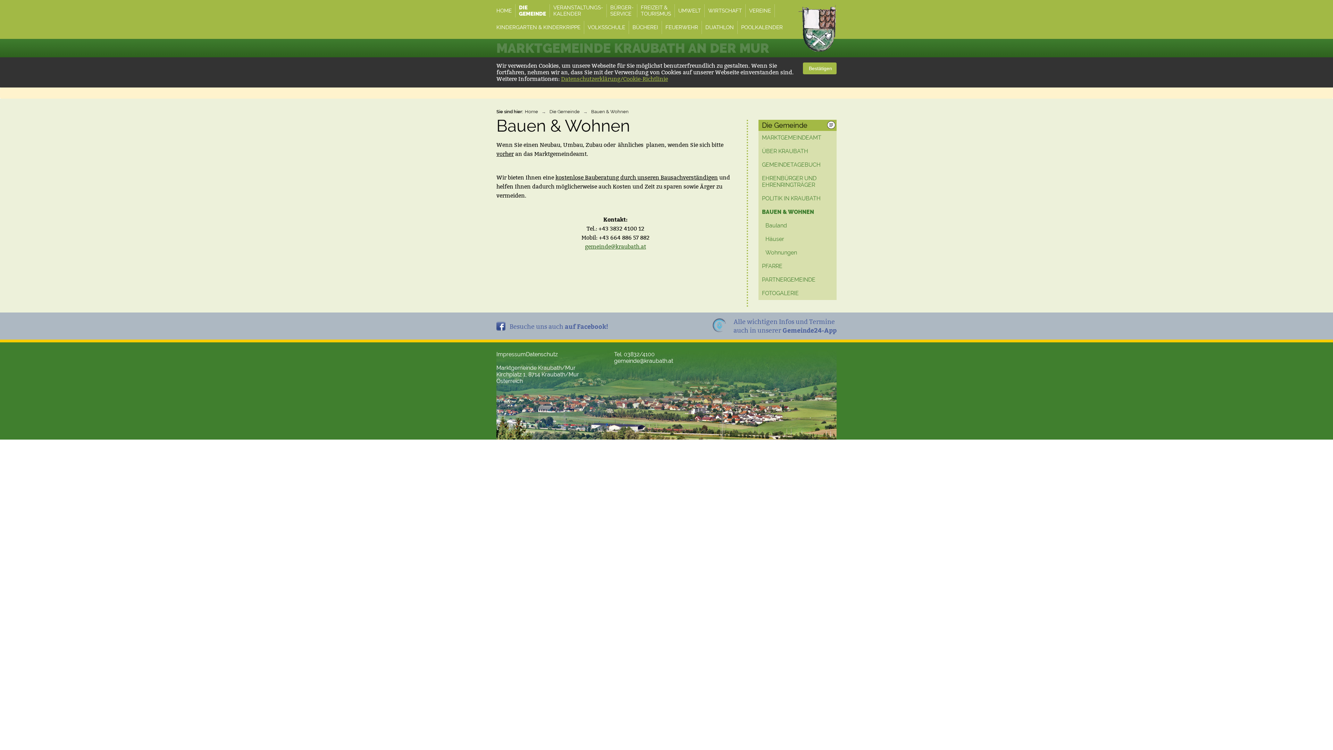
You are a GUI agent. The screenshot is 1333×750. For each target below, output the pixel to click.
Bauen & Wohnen (610, 111)
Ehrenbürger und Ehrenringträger (789, 181)
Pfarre (772, 266)
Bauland (776, 225)
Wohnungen (781, 252)
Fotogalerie (780, 293)
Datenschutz (542, 354)
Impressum (511, 354)
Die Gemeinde (565, 111)
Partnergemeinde (788, 279)
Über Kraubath (785, 151)
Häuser (774, 239)
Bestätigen (819, 68)
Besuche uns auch (559, 326)
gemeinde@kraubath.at (615, 246)
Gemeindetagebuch (791, 164)
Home (531, 111)
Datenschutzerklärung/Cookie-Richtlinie (614, 79)
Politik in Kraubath (791, 198)
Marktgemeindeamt (791, 137)
